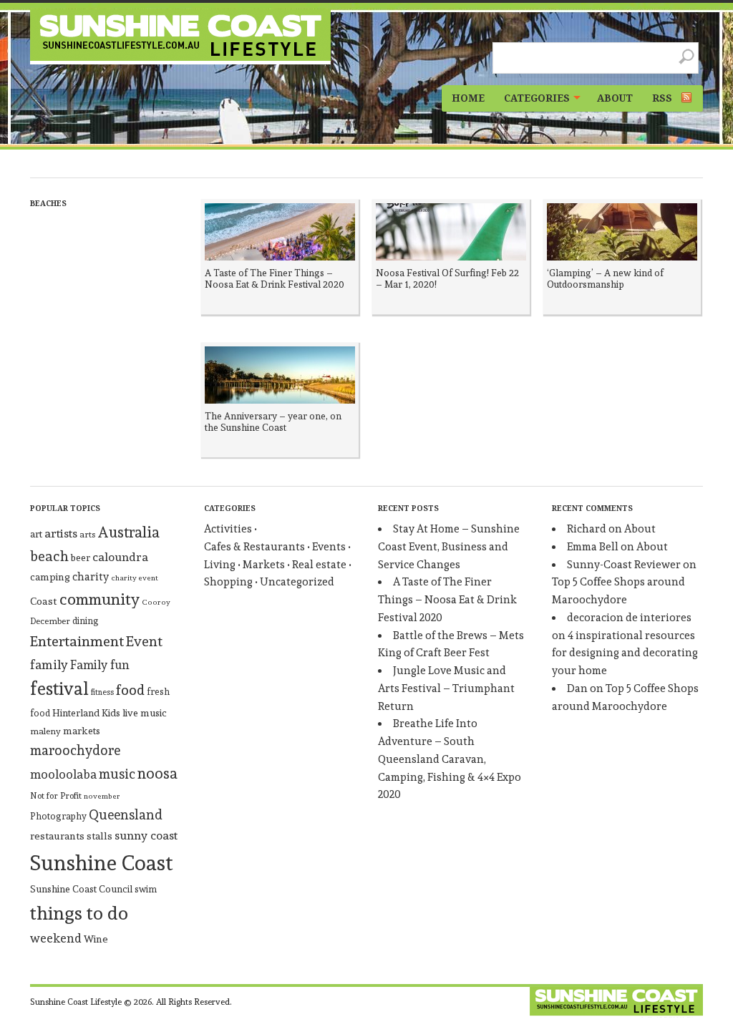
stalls (99, 836)
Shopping (228, 581)
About (615, 98)
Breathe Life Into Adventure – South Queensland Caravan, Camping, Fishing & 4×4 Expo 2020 (449, 759)
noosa (157, 773)
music (117, 774)
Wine (96, 939)
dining (85, 620)
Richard (586, 528)
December (50, 621)
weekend (56, 938)
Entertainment (77, 641)
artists (60, 533)
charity (90, 576)
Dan (577, 688)
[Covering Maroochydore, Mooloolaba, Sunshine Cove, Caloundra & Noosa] (180, 36)
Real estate (319, 564)
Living (220, 564)
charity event (134, 578)
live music (144, 713)
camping (50, 577)
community (99, 599)
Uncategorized (297, 581)
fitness (102, 692)
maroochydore (75, 750)
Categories (537, 98)
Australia (128, 532)
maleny (45, 731)
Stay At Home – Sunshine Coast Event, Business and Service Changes (449, 546)
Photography (58, 816)
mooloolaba (63, 774)
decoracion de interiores (629, 617)
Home (468, 98)
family (49, 664)
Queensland (125, 814)
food (130, 690)
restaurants (57, 836)
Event (144, 641)
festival (59, 688)
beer (80, 557)
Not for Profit (56, 796)
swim (146, 889)
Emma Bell (592, 546)
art (36, 534)
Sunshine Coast (101, 862)
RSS (662, 98)
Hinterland (75, 713)
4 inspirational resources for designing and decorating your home (625, 653)
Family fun (100, 665)
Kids (111, 713)
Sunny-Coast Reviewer (624, 564)
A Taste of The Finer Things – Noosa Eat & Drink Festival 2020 (447, 599)
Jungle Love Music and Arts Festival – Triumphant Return (446, 688)
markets (81, 730)
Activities (228, 528)
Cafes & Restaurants (254, 546)
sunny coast (146, 835)
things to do (79, 913)
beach (49, 556)
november (102, 796)
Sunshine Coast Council (81, 889)
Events (329, 546)
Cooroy (156, 602)
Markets (264, 564)
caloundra (120, 557)
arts (87, 534)
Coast (43, 601)
